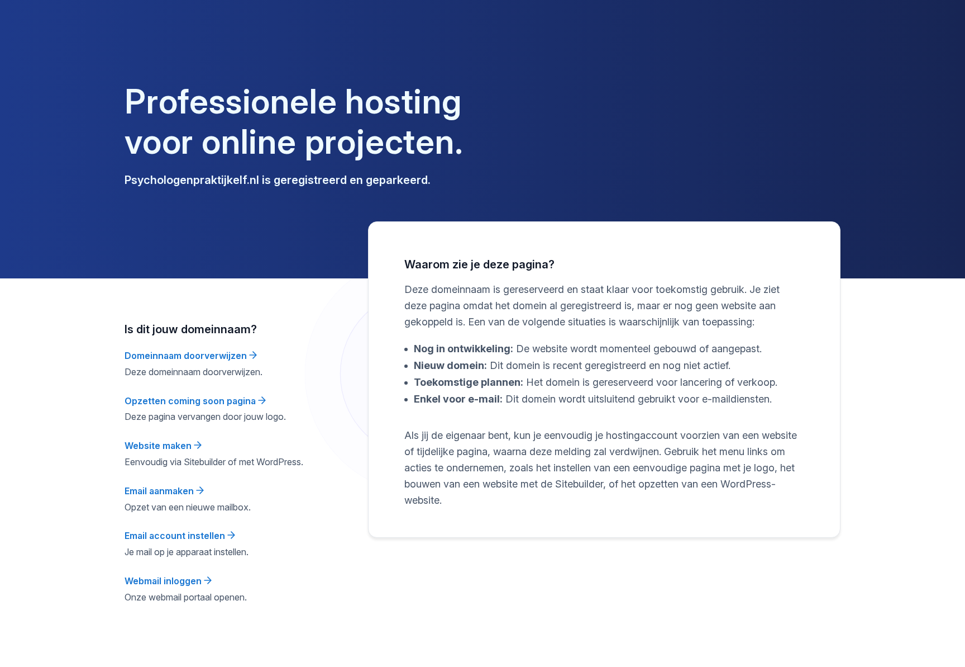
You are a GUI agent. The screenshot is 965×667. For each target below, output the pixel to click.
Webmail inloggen (164, 580)
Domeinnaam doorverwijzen (187, 355)
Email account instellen (176, 535)
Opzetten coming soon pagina (191, 400)
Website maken (159, 445)
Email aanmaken (160, 490)
